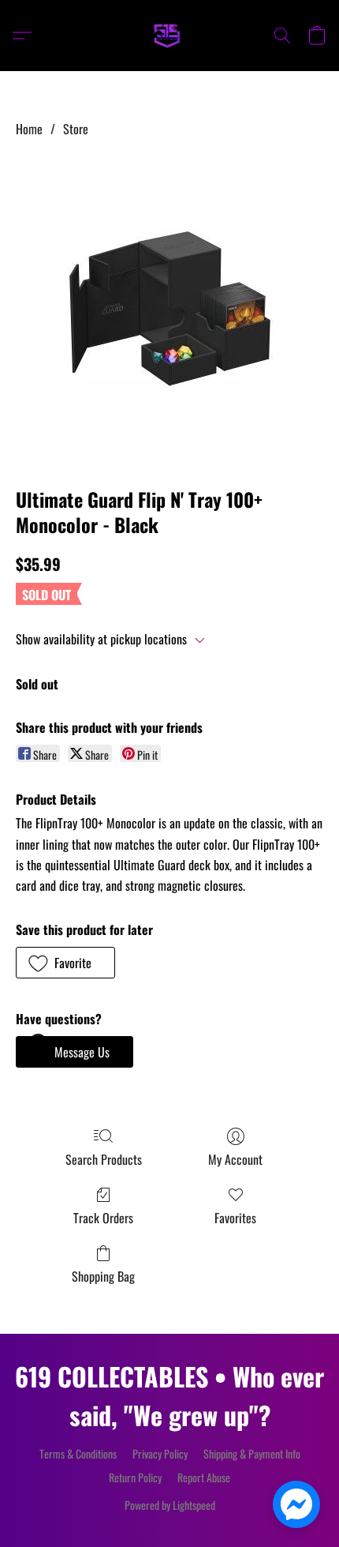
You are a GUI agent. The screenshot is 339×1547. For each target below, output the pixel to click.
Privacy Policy (160, 1454)
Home (29, 128)
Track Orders (103, 1217)
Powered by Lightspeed (170, 1505)
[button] (169, 35)
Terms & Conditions (78, 1454)
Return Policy (135, 1477)
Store (75, 128)
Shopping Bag (103, 1276)
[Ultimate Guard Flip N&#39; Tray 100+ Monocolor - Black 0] (169, 309)
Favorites (235, 1217)
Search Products (103, 1159)
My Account (235, 1159)
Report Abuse (203, 1477)
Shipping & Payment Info (251, 1454)
